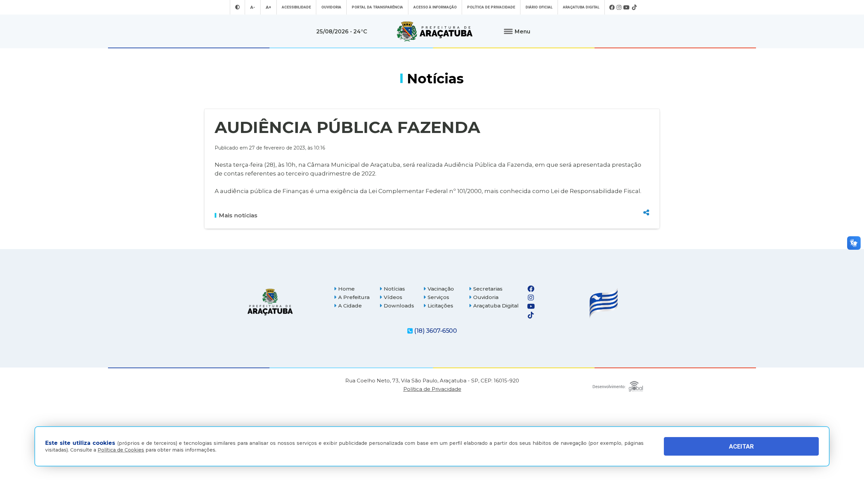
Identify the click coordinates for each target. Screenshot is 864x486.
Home (346, 289)
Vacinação (441, 289)
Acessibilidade (296, 7)
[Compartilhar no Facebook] (646, 176)
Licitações (440, 305)
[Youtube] (626, 7)
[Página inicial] (270, 301)
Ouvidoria (331, 7)
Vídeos (393, 297)
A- (252, 7)
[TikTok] (634, 7)
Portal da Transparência (377, 7)
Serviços (438, 297)
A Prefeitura (354, 297)
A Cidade (350, 305)
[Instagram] (619, 7)
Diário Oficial (538, 7)
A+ (268, 7)
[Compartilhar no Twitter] (646, 188)
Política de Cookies (121, 450)
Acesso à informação (435, 7)
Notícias (394, 289)
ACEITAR (741, 446)
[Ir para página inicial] (434, 31)
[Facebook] (612, 7)
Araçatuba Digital (581, 7)
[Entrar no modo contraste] (237, 7)
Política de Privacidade (491, 7)
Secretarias (488, 289)
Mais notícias (238, 215)
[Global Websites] (618, 385)
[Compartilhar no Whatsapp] (646, 200)
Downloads (399, 305)
